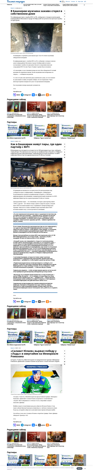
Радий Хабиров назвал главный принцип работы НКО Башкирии (70, 5)
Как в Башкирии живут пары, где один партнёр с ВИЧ (32, 5)
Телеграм (73, 1)
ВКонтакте (68, 1)
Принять (79, 468)
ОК (76, 1)
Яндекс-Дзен (80, 1)
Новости (9, 4)
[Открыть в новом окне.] (16, 94)
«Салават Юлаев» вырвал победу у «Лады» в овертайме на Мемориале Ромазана (51, 5)
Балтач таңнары (16, 1)
